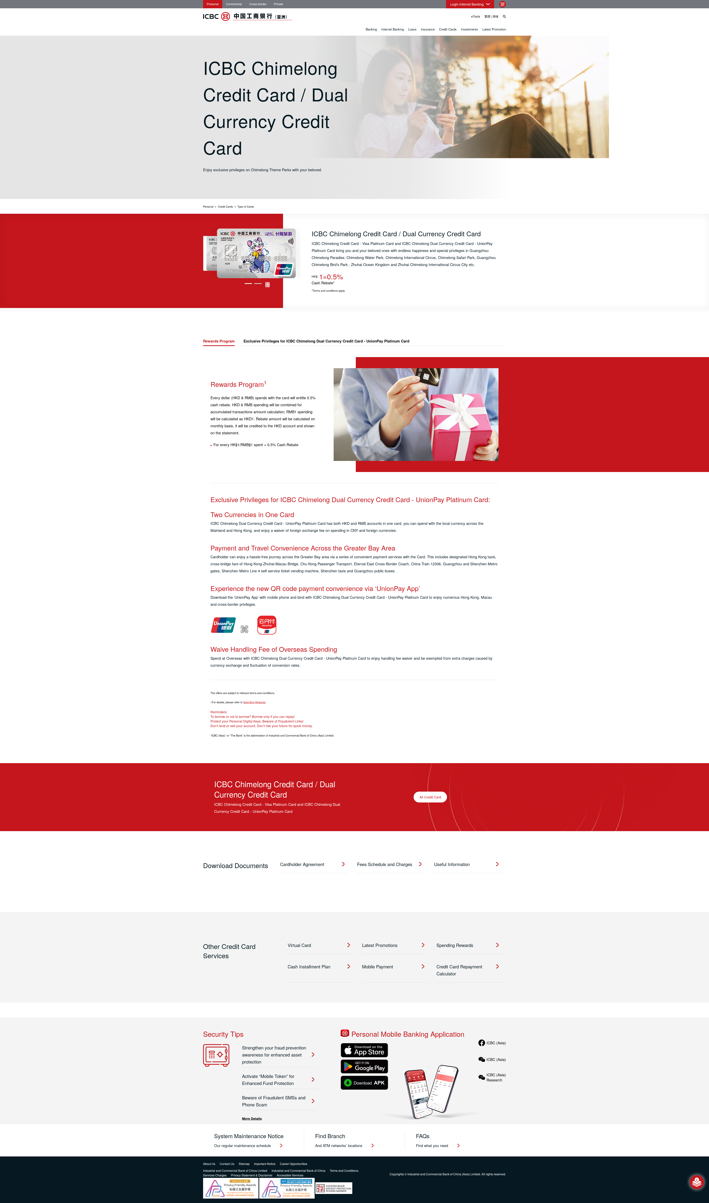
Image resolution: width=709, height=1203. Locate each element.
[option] (256, 253)
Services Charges (215, 1175)
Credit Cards (448, 29)
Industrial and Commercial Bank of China (298, 1170)
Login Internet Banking (467, 4)
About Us (209, 1164)
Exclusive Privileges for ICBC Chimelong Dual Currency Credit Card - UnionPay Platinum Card (326, 341)
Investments (469, 29)
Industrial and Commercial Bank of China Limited (235, 1170)
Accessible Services (290, 1175)
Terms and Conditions (344, 1170)
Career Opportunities (293, 1164)
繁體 (487, 16)
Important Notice (264, 1164)
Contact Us (227, 1164)
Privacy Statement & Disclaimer (251, 1175)
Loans (412, 29)
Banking (371, 29)
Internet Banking (392, 29)
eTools (475, 16)
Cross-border (257, 4)
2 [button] (258, 283)
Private (278, 4)
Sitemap (244, 1164)
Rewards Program (219, 341)
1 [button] (248, 283)
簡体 (496, 16)
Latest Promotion (494, 29)
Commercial (234, 4)
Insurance (428, 29)
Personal (213, 4)
